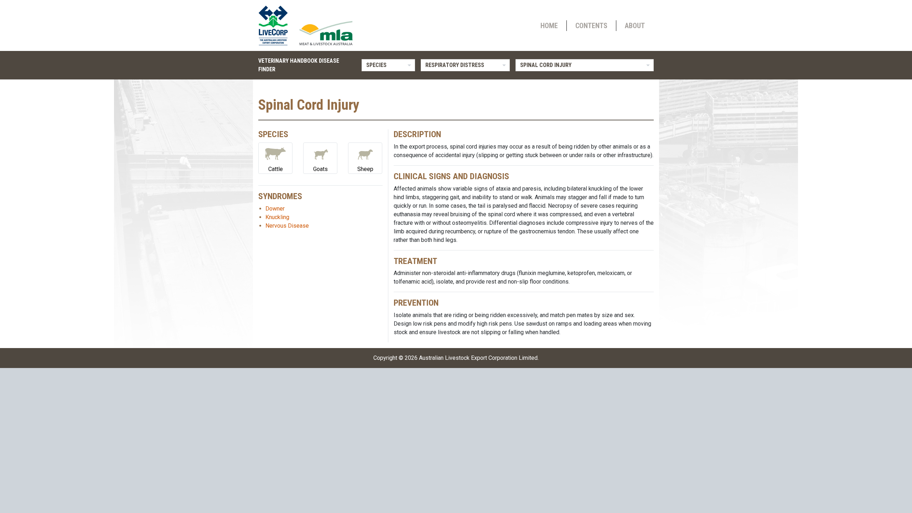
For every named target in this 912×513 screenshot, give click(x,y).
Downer (275, 208)
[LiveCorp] (276, 25)
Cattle (275, 169)
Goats (320, 169)
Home (549, 25)
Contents (591, 25)
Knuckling (277, 217)
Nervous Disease (287, 225)
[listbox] (388, 65)
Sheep (365, 169)
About (635, 25)
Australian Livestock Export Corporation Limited (478, 357)
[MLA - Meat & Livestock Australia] (326, 33)
